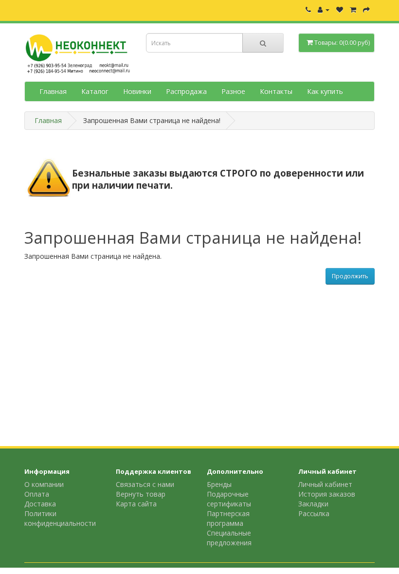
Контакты (276, 91)
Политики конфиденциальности (60, 518)
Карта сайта (136, 503)
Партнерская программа (228, 518)
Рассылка (313, 513)
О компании (44, 484)
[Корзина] (353, 9)
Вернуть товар (140, 494)
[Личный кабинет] (323, 9)
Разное (233, 91)
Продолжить (350, 276)
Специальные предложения (229, 537)
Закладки (313, 503)
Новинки (137, 91)
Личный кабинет (325, 484)
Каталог (95, 91)
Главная (53, 91)
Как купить (325, 91)
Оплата (36, 494)
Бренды (219, 484)
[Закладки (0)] (339, 9)
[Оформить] (366, 9)
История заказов (326, 494)
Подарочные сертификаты (229, 498)
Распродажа (186, 91)
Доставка (40, 503)
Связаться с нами (145, 484)
